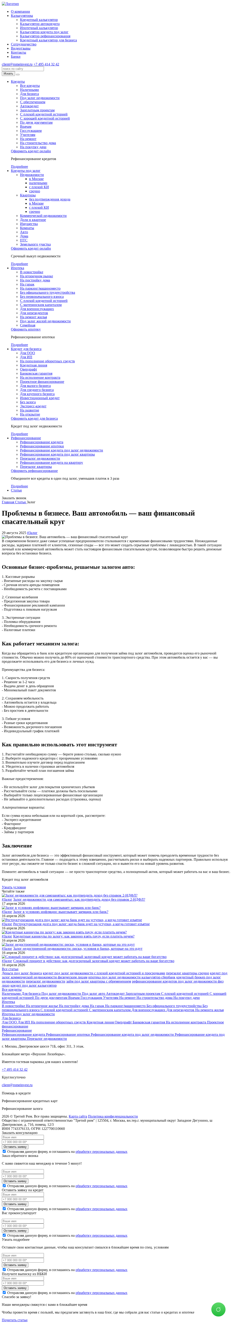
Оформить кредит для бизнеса (34, 418)
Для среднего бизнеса (37, 390)
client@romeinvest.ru (17, 64)
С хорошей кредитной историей (45, 118)
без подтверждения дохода (49, 199)
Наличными (29, 90)
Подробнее (19, 166)
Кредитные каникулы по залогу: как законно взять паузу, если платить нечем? (73, 936)
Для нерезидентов (34, 313)
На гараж (27, 284)
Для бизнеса (29, 94)
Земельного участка (35, 244)
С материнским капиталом (41, 305)
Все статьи (10, 969)
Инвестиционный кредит (40, 398)
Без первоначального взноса (42, 296)
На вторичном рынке (36, 276)
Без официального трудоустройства (47, 292)
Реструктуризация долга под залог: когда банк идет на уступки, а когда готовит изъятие (81, 924)
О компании (20, 11)
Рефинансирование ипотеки (42, 446)
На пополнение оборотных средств (47, 361)
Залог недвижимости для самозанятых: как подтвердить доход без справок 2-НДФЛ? (79, 899)
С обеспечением (32, 102)
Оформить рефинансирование (34, 471)
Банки (15, 56)
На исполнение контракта (40, 377)
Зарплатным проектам (37, 110)
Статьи (16, 490)
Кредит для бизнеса (26, 349)
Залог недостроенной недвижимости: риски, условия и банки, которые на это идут (77, 948)
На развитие (29, 410)
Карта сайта (78, 1116)
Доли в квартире (33, 220)
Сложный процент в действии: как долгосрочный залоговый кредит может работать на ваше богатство (93, 961)
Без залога (28, 402)
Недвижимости (32, 175)
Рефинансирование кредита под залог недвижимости (61, 450)
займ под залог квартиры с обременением (98, 981)
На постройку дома (35, 280)
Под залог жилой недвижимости (45, 321)
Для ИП (26, 357)
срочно (34, 191)
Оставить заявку (15, 1146)
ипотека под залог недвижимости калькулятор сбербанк (131, 977)
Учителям (27, 135)
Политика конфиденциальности (113, 1116)
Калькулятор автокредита (40, 24)
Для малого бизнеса (35, 386)
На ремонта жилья (209, 1010)
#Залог (32, 533)
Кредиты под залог (26, 171)
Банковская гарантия (36, 373)
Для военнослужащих (37, 309)
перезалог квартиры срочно (187, 973)
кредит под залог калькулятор (33, 985)
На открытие (30, 414)
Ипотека (17, 268)
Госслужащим (31, 131)
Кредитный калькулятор (39, 20)
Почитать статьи (15, 1320)
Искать (8, 73)
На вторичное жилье (42, 1006)
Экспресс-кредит (33, 406)
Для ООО (27, 353)
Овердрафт (28, 369)
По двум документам (36, 122)
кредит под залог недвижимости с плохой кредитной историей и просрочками (104, 973)
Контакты (18, 52)
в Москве (36, 179)
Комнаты (27, 228)
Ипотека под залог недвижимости (28, 1014)
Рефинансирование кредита (41, 442)
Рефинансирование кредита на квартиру (51, 462)
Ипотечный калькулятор (39, 28)
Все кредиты (30, 86)
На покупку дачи (33, 147)
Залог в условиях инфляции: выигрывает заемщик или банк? (60, 912)
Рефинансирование (26, 438)
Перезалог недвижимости (40, 458)
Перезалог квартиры (36, 467)
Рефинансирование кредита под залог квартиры (57, 454)
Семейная (27, 325)
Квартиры (28, 195)
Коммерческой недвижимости (43, 216)
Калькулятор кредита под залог (44, 32)
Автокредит (29, 106)
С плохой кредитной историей (44, 114)
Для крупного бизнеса (37, 394)
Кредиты (18, 81)
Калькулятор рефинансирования (45, 36)
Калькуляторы (22, 16)
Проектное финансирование (42, 382)
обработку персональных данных (101, 1151)
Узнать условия (14, 887)
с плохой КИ (39, 187)
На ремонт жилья (33, 317)
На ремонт (28, 139)
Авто (24, 232)
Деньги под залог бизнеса (22, 973)
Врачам (25, 126)
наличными (38, 183)
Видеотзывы (20, 48)
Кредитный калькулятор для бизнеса (48, 40)
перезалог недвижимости (45, 981)
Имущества (29, 224)
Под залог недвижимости (40, 98)
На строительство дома (38, 143)
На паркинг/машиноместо (40, 288)
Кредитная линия (33, 365)
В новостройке (31, 272)
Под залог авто (94, 994)
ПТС (24, 240)
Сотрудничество (23, 44)
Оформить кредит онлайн (31, 151)
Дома (24, 236)
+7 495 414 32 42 (46, 64)
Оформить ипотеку (26, 329)
